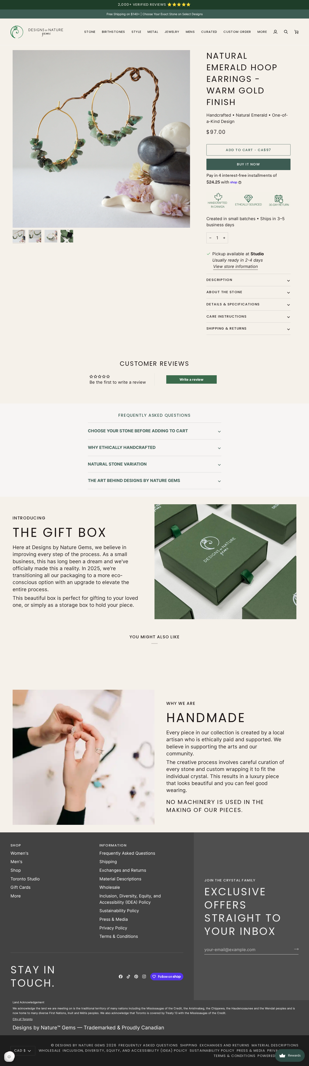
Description (219, 279)
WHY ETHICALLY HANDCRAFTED (122, 447)
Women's (19, 853)
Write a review (191, 379)
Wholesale (109, 887)
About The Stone (224, 292)
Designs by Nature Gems (80, 1045)
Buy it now (248, 164)
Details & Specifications (233, 304)
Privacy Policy (113, 927)
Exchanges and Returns (122, 870)
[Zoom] (20, 220)
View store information (235, 266)
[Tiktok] (128, 976)
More (16, 895)
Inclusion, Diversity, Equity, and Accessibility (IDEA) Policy (125, 1050)
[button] (90, 32)
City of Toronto (23, 1019)
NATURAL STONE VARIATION (117, 464)
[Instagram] (144, 976)
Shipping (108, 861)
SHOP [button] (16, 845)
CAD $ (20, 1050)
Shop (16, 870)
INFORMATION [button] (113, 845)
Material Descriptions (120, 878)
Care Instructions (226, 316)
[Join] (295, 949)
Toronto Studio (25, 878)
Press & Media (113, 919)
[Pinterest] (136, 976)
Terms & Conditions (118, 936)
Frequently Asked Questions (127, 853)
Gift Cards (20, 887)
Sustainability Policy (119, 910)
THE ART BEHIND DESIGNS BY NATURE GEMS (134, 480)
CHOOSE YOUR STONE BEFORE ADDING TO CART (138, 430)
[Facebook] (121, 976)
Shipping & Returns (226, 328)
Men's (16, 861)
